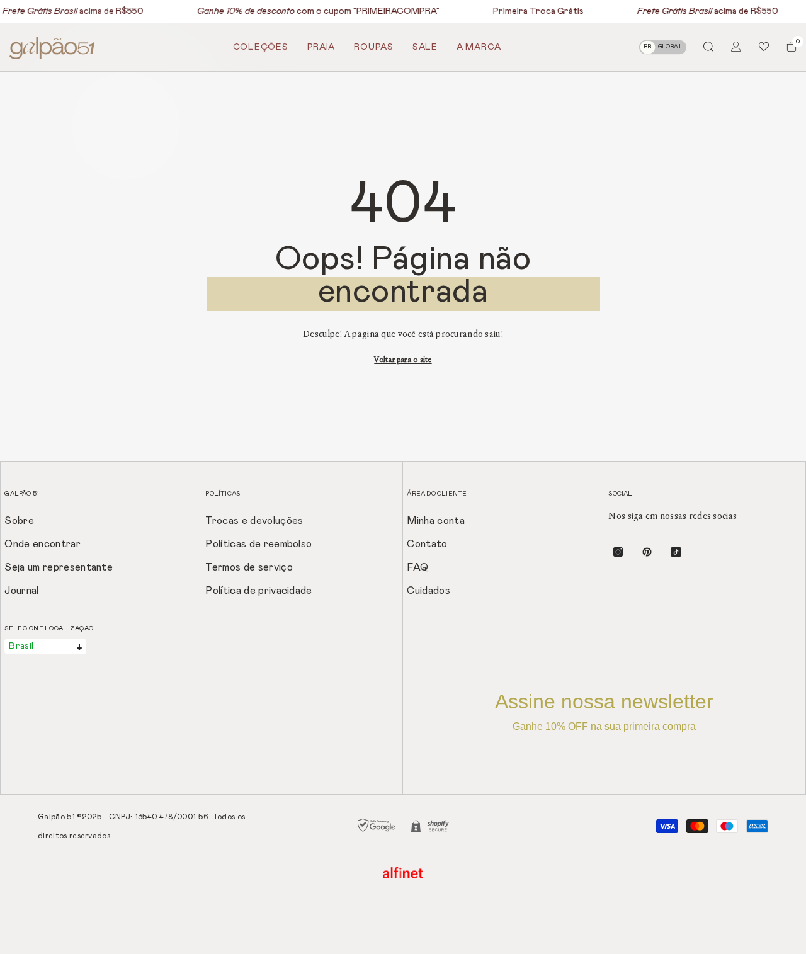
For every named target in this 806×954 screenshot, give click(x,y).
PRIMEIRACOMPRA (396, 11)
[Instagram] (618, 552)
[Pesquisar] (708, 46)
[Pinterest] (647, 552)
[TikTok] (676, 552)
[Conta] (736, 47)
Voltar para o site (402, 359)
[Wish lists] (764, 47)
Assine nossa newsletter (604, 711)
